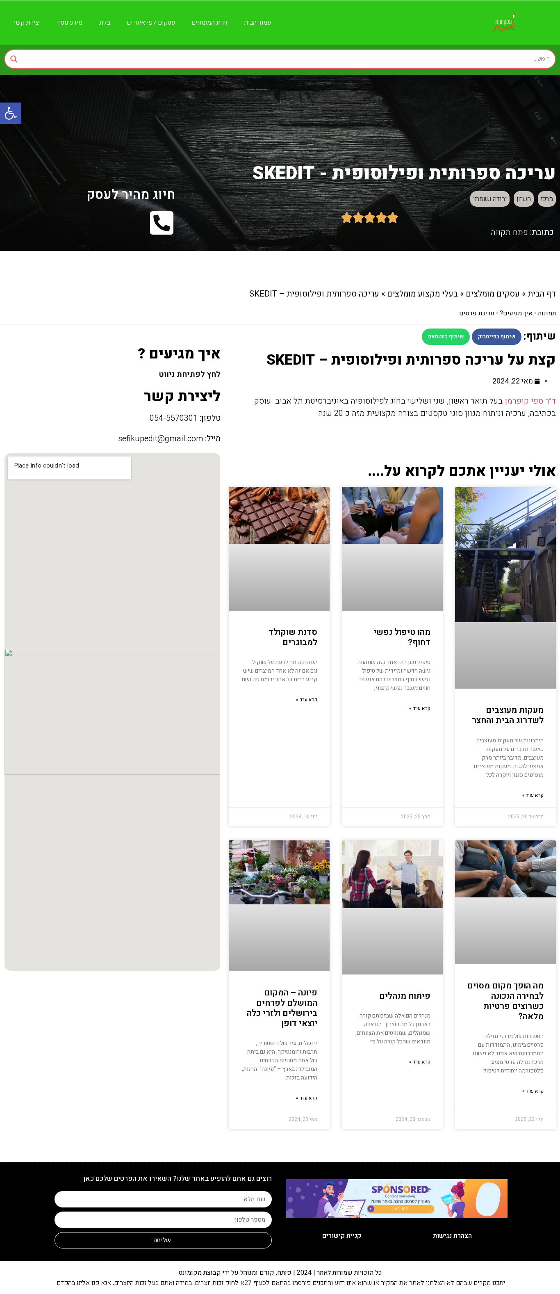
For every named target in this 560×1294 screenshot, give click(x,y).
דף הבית (542, 294)
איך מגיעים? (516, 313)
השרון (524, 199)
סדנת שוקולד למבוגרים (293, 637)
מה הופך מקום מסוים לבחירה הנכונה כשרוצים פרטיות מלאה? (505, 1001)
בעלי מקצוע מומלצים (422, 294)
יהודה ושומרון (490, 199)
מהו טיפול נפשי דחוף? (401, 637)
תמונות (547, 313)
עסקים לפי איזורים (151, 22)
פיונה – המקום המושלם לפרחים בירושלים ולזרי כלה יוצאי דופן (282, 1008)
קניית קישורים (341, 1236)
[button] (496, 337)
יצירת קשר (26, 22)
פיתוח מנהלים (404, 996)
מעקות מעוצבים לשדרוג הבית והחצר (508, 715)
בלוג (104, 22)
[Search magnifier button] (14, 59)
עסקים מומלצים (493, 294)
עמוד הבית (257, 22)
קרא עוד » (533, 795)
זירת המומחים (209, 22)
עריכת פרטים (476, 313)
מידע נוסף (69, 22)
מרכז (547, 199)
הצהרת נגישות (452, 1236)
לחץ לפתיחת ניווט (190, 374)
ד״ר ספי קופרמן (530, 401)
